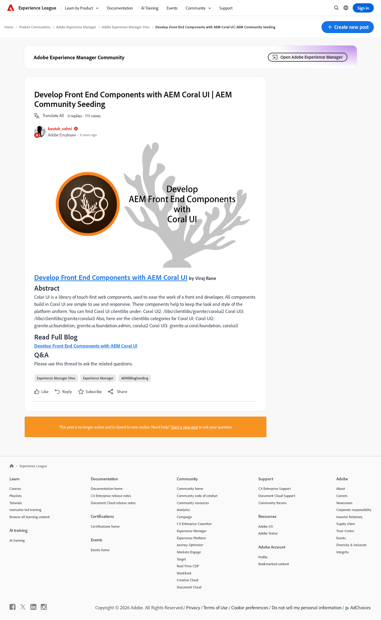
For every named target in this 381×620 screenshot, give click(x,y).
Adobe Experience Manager (76, 27)
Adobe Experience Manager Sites (126, 27)
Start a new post (184, 426)
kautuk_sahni (60, 128)
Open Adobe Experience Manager (311, 57)
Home (8, 27)
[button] (347, 27)
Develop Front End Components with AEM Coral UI (110, 277)
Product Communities (35, 27)
